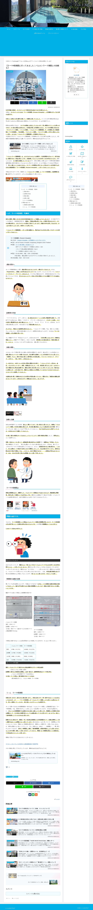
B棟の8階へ (27, 196)
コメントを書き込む (33, 894)
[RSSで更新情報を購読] (36, 794)
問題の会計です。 (27, 202)
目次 (31, 186)
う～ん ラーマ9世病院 (29, 207)
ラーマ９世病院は (28, 200)
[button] (51, 102)
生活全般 (16, 776)
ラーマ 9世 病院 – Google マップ (25, 244)
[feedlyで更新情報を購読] (33, 794)
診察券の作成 (27, 193)
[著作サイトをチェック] (30, 794)
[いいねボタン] (7, 767)
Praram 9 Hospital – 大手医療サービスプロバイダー (31, 240)
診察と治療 (26, 198)
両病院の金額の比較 (29, 204)
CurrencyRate (69, 136)
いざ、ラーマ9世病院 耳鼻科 (30, 189)
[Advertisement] (46, 46)
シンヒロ (76, 75)
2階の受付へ (27, 191)
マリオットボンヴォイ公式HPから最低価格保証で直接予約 (22, 744)
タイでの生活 (9, 776)
